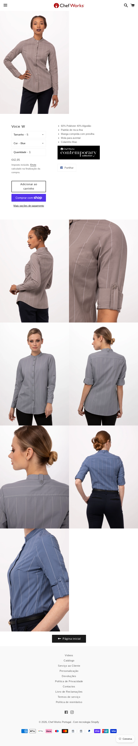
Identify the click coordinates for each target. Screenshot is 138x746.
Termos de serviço (69, 696)
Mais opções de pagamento (28, 205)
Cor (16, 143)
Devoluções (69, 676)
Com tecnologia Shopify (86, 722)
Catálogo (69, 660)
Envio (33, 164)
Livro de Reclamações (69, 691)
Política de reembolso (69, 702)
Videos (69, 655)
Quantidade (20, 152)
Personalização (69, 670)
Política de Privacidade (69, 681)
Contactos (69, 686)
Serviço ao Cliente (69, 665)
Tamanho (19, 134)
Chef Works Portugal (60, 722)
